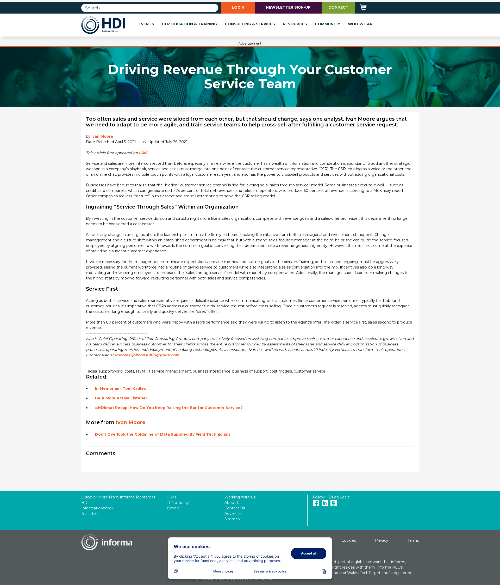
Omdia (173, 508)
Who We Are (361, 24)
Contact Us (234, 508)
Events (146, 24)
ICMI (143, 152)
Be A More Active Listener (121, 398)
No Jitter (89, 513)
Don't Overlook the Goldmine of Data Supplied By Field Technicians (162, 434)
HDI (85, 502)
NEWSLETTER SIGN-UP (288, 7)
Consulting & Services (250, 24)
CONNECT (338, 7)
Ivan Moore (102, 136)
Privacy (381, 540)
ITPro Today (178, 502)
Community (327, 24)
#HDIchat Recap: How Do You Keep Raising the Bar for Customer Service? (169, 407)
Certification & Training (189, 24)
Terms (413, 540)
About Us (232, 502)
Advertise (233, 513)
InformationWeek (97, 508)
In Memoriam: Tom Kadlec (120, 388)
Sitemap (232, 519)
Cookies (348, 540)
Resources (295, 24)
